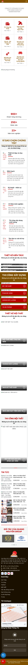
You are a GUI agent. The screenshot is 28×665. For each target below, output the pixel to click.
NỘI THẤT (3, 587)
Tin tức (3, 597)
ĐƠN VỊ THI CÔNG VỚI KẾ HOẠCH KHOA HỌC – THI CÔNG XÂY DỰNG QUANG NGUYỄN (19, 476)
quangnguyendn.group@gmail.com (11, 570)
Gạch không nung (5, 592)
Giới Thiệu (4, 580)
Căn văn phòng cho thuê (7, 589)
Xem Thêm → (7, 30)
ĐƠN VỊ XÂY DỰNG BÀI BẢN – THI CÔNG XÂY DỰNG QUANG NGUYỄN (19, 509)
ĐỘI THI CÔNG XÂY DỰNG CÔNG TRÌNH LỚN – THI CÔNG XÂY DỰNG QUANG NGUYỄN (19, 501)
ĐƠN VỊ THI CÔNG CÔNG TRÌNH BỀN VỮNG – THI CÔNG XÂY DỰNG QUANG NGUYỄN (19, 517)
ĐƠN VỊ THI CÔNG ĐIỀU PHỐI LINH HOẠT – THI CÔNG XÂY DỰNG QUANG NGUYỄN (19, 493)
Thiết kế (3, 585)
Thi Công (3, 582)
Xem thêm (24, 481)
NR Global (17, 662)
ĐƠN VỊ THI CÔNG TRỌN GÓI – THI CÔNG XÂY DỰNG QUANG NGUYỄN (20, 484)
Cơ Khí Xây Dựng (5, 594)
